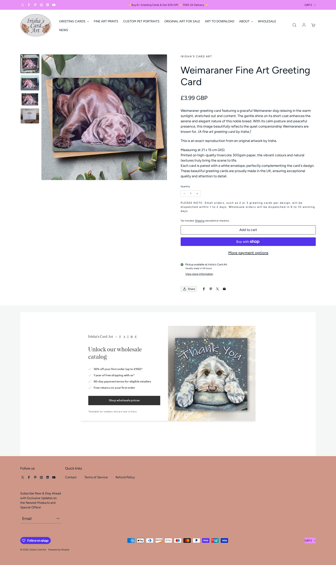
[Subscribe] (57, 518)
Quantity (185, 186)
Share (191, 289)
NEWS (63, 30)
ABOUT (244, 21)
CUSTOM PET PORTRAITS (141, 21)
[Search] (294, 25)
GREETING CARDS (72, 21)
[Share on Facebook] (203, 289)
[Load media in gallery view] (30, 63)
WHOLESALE (267, 21)
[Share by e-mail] (224, 289)
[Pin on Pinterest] (210, 289)
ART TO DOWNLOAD (219, 21)
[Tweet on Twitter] (217, 289)
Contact (71, 477)
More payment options (248, 252)
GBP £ (308, 5)
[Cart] (313, 25)
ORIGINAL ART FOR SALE (182, 21)
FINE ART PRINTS (106, 21)
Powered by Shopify (58, 549)
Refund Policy (125, 477)
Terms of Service (96, 477)
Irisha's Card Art (38, 549)
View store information (199, 274)
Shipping (199, 220)
